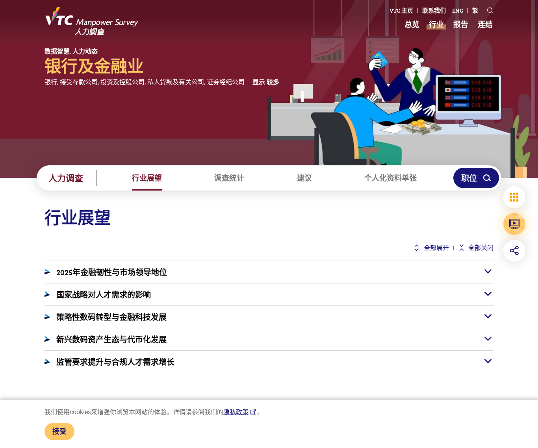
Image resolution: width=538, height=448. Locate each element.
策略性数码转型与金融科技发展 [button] (111, 316)
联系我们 (434, 10)
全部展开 (435, 247)
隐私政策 (236, 411)
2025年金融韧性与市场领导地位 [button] (111, 272)
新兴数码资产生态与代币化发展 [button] (111, 339)
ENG (458, 10)
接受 (59, 431)
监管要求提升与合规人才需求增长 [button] (115, 361)
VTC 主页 (401, 10)
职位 (469, 177)
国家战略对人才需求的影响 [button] (103, 294)
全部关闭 (480, 247)
